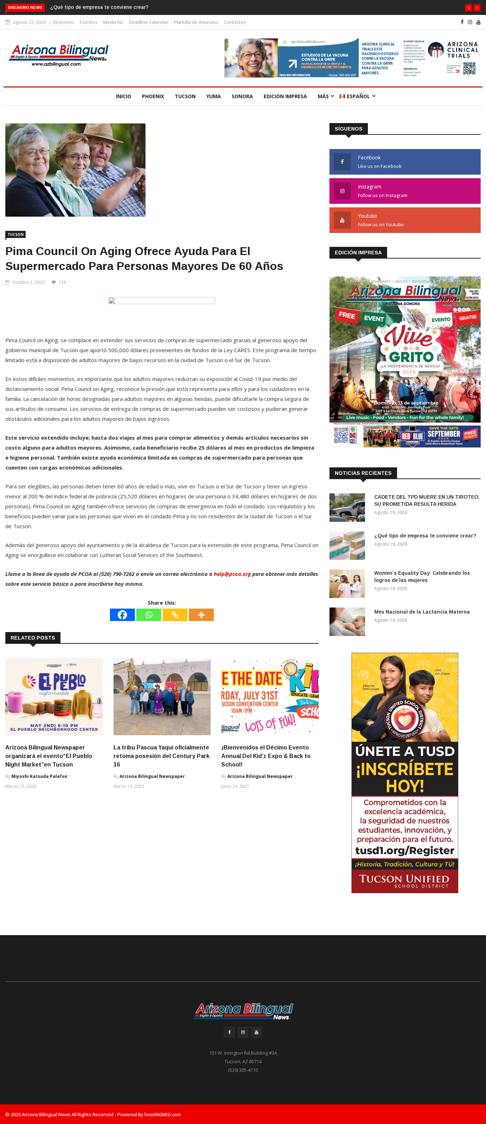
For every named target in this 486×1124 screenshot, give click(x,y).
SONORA (242, 96)
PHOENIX (153, 96)
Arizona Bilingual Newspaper (152, 776)
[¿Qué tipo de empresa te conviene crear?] (349, 546)
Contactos (235, 22)
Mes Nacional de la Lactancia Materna (422, 612)
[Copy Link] (175, 615)
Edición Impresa (285, 96)
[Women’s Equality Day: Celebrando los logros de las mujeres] (349, 584)
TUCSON (185, 96)
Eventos (88, 22)
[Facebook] (122, 615)
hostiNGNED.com (162, 1114)
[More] (201, 615)
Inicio (123, 96)
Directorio (63, 22)
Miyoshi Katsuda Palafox (39, 776)
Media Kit (113, 22)
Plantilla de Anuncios (196, 22)
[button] (468, 7)
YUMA (213, 96)
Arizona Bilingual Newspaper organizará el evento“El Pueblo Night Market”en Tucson (48, 756)
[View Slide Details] (352, 58)
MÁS (323, 96)
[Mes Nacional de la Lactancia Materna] (349, 623)
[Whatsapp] (148, 615)
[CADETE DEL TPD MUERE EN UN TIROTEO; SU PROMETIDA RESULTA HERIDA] (349, 508)
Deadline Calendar (148, 22)
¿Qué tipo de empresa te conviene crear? (99, 7)
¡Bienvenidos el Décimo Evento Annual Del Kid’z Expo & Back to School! (266, 756)
